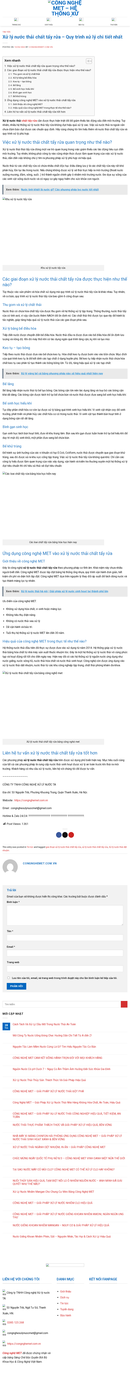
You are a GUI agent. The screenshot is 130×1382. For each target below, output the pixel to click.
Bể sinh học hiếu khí (24, 89)
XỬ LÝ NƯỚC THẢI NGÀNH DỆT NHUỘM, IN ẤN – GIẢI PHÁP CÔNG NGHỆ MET (59, 1147)
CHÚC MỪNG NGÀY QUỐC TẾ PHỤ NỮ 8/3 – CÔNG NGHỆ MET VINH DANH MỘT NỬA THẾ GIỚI (69, 1158)
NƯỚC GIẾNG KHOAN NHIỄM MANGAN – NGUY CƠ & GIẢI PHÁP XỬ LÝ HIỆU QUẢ (61, 1225)
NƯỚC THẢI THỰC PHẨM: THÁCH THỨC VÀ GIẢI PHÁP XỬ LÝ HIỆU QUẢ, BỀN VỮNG (62, 1124)
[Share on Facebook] (59, 835)
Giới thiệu (65, 1291)
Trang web (13, 962)
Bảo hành (65, 1315)
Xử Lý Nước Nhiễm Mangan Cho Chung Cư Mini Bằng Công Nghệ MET (53, 1191)
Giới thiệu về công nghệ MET (28, 104)
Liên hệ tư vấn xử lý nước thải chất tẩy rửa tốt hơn (36, 111)
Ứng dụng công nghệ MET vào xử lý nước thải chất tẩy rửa (41, 100)
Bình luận (13, 902)
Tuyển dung (66, 1309)
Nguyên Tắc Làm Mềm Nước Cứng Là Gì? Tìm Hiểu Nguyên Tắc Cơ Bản (54, 1046)
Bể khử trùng (20, 96)
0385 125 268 (15, 1322)
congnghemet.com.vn (41, 47)
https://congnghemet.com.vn (31, 800)
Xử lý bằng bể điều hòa (25, 77)
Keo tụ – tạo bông (22, 81)
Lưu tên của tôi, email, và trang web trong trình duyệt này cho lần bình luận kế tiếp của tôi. (64, 978)
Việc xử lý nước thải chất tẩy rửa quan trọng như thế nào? (41, 66)
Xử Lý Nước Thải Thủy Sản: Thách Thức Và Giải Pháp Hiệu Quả (49, 1080)
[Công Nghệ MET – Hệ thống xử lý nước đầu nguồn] (65, 8)
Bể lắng (17, 85)
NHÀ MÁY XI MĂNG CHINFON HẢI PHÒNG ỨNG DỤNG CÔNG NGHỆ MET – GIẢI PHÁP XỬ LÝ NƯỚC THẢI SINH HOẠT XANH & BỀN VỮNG (67, 1137)
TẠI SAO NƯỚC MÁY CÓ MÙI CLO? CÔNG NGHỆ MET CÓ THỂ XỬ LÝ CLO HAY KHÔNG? (64, 1169)
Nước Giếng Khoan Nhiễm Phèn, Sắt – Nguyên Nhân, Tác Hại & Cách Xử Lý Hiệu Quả (62, 1236)
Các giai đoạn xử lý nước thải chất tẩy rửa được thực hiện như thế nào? (49, 70)
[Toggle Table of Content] (87, 61)
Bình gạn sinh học (22, 92)
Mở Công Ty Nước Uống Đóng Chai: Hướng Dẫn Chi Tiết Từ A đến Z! (52, 1035)
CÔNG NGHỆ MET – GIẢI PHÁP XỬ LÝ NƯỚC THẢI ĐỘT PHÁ (48, 1091)
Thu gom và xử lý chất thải (26, 74)
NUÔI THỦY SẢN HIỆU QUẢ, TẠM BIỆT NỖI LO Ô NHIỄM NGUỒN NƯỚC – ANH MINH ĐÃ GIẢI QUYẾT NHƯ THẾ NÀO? (67, 1182)
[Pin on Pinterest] (71, 835)
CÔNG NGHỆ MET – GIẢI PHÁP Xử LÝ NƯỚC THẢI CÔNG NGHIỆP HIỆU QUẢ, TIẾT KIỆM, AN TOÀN (67, 1115)
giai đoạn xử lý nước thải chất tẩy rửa (63, 847)
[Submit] (124, 1004)
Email (11, 946)
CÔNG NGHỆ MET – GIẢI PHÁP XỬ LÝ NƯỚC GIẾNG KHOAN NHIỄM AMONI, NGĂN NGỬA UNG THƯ (68, 1216)
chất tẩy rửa (30, 120)
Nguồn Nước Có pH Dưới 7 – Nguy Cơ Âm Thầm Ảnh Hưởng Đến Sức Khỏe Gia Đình (61, 1069)
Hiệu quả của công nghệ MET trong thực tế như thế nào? (42, 107)
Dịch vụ (64, 1297)
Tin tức (7, 32)
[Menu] (125, 8)
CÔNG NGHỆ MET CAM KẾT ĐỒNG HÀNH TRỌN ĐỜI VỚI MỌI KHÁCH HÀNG (57, 1057)
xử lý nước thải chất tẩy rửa (95, 847)
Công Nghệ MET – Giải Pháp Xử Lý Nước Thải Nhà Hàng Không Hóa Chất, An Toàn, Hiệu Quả (66, 1102)
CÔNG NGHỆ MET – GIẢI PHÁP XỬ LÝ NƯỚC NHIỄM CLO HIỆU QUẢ (52, 1203)
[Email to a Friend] (65, 835)
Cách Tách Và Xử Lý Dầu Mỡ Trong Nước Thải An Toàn (44, 1024)
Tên (10, 931)
